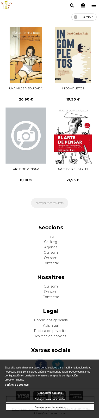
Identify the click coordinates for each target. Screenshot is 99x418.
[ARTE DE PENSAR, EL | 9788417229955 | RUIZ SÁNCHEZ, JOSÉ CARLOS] (73, 136)
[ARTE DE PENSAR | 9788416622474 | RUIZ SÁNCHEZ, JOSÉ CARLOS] (26, 136)
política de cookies (17, 384)
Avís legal (51, 325)
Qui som (51, 252)
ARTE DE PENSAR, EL (73, 169)
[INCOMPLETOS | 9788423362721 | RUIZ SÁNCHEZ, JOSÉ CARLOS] (73, 55)
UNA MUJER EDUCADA (26, 88)
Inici (50, 236)
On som (50, 258)
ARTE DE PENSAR (26, 169)
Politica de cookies (50, 336)
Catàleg (50, 242)
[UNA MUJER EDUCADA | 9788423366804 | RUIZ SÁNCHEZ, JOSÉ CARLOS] (26, 55)
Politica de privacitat (51, 331)
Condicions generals (51, 320)
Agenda (50, 247)
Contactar (51, 263)
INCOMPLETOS (73, 88)
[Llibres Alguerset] (6, 5)
